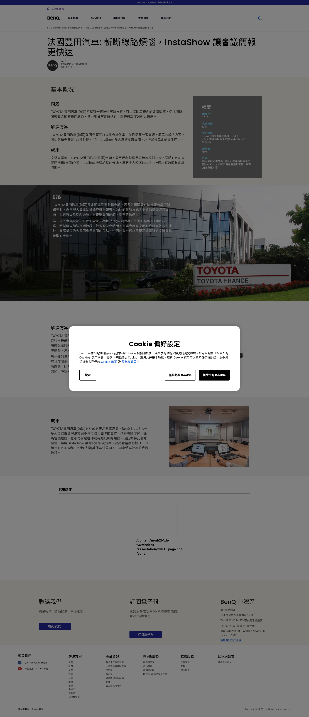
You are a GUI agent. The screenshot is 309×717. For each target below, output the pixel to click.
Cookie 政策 (109, 362)
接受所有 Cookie (214, 375)
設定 (88, 375)
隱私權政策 (129, 362)
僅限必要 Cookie (180, 375)
